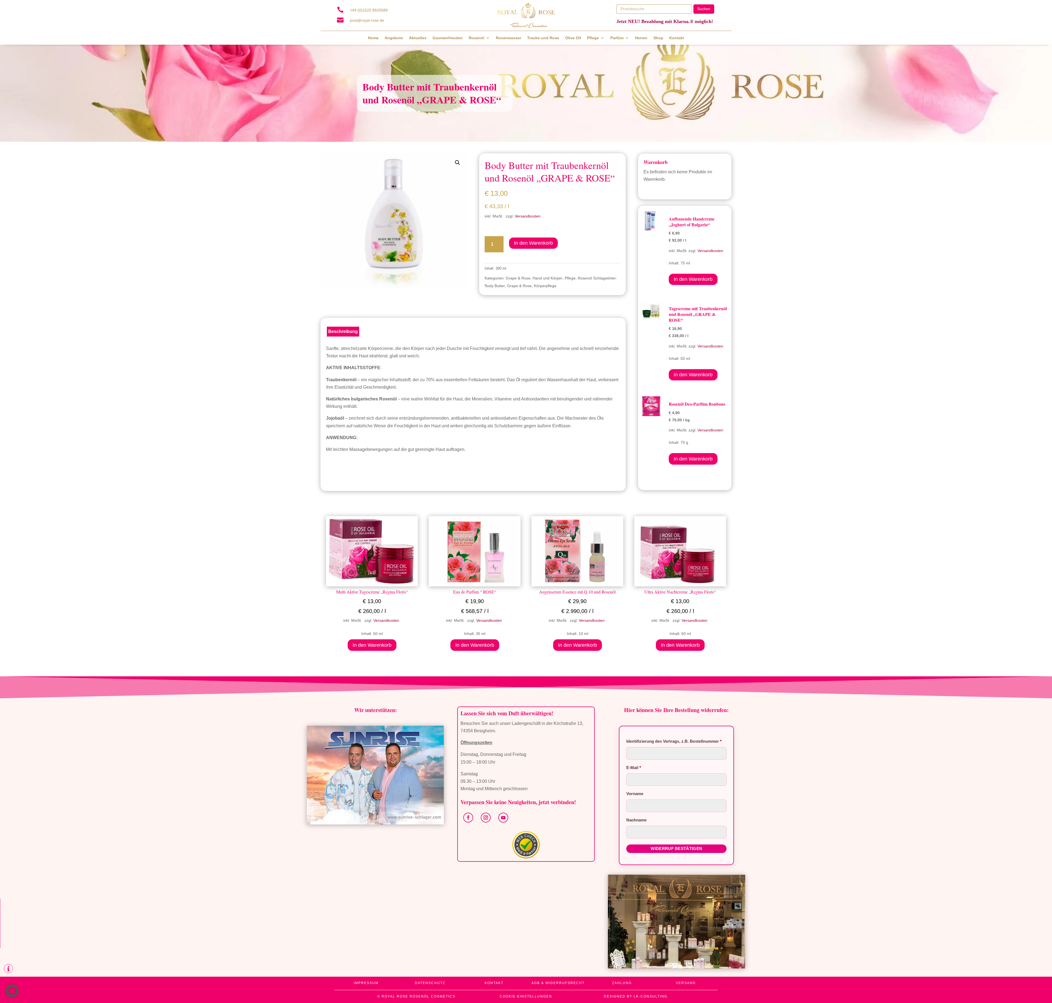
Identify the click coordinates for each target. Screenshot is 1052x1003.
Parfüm (617, 38)
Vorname (635, 793)
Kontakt (676, 38)
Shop (658, 38)
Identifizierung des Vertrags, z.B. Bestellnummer (674, 741)
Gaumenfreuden (448, 38)
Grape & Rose (518, 278)
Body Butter (495, 286)
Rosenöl (476, 38)
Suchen (703, 9)
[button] (457, 163)
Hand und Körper (547, 278)
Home (373, 38)
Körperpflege (545, 286)
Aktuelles (418, 38)
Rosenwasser (508, 38)
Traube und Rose (543, 38)
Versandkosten (528, 216)
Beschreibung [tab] (343, 331)
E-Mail (633, 767)
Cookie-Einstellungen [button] (526, 996)
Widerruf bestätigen (676, 848)
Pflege (593, 38)
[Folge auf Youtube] (503, 818)
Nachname (637, 820)
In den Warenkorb (533, 243)
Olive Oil (573, 38)
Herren (641, 38)
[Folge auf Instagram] (486, 818)
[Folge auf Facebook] (468, 818)
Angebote (394, 38)
